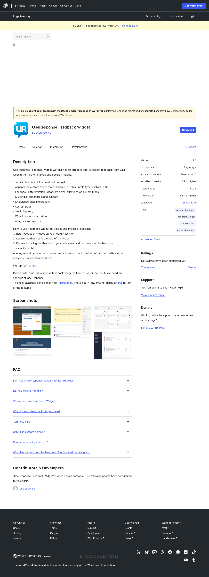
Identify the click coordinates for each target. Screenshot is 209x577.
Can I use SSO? (22, 421)
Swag (129, 538)
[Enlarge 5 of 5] (127, 336)
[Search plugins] (47, 36)
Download (188, 130)
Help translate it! (129, 25)
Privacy (17, 538)
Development (79, 147)
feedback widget (186, 217)
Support (191, 147)
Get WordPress (194, 5)
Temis (53, 528)
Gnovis (17, 528)
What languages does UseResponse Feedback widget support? (51, 452)
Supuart (92, 528)
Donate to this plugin (153, 327)
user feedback (187, 223)
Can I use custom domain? (29, 431)
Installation (56, 147)
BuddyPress (170, 538)
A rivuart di (19, 522)
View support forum (153, 295)
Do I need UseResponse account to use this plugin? (44, 380)
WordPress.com (172, 522)
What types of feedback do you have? (36, 411)
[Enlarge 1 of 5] (46, 310)
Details (20, 147)
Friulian (47, 556)
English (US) (189, 202)
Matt (166, 528)
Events (128, 528)
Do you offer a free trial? (28, 390)
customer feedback (185, 210)
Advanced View (150, 239)
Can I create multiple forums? (30, 442)
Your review (148, 267)
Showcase (56, 522)
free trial (32, 265)
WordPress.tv (96, 538)
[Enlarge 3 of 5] (87, 310)
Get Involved (132, 522)
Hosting (17, 533)
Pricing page (65, 282)
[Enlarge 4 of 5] (127, 310)
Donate (130, 533)
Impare (91, 522)
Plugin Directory (21, 16)
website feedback (186, 230)
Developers (94, 533)
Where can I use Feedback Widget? (34, 401)
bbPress (168, 533)
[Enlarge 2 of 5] (46, 342)
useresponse (43, 132)
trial (120, 282)
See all (192, 267)
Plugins (54, 533)
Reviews (37, 147)
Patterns (54, 538)
